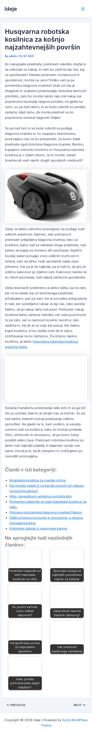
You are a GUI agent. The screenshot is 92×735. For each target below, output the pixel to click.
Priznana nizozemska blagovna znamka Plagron (45, 512)
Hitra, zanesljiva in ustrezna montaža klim (40, 496)
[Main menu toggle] (83, 9)
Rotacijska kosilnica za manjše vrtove (37, 480)
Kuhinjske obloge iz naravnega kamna (38, 528)
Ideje (10, 9)
